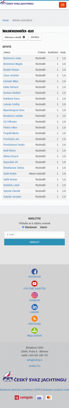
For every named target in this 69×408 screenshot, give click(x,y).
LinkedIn (34, 312)
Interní (43, 227)
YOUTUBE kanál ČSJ (34, 288)
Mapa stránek (34, 335)
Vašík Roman (10, 179)
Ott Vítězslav (10, 121)
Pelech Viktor (10, 127)
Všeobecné (30, 227)
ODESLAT (35, 241)
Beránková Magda (13, 63)
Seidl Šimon (9, 150)
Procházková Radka (14, 144)
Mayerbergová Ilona (13, 110)
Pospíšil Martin (11, 133)
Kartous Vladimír (12, 92)
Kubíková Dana (11, 98)
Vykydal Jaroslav (12, 196)
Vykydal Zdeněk (11, 191)
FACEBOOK (34, 276)
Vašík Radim (9, 173)
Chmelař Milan (10, 81)
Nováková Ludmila (13, 115)
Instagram (34, 300)
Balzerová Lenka (12, 58)
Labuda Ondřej (11, 104)
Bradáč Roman (11, 69)
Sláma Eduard (10, 156)
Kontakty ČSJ (34, 366)
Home (6, 20)
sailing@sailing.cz (34, 360)
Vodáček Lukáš (11, 185)
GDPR (37, 389)
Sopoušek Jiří (10, 162)
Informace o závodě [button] (14, 37)
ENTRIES (35, 37)
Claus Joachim (11, 75)
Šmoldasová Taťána (13, 167)
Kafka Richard (10, 87)
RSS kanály (34, 323)
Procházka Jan (11, 139)
